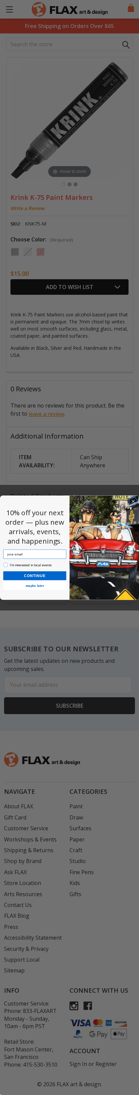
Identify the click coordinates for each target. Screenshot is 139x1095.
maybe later (35, 586)
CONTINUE (35, 575)
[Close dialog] (133, 501)
